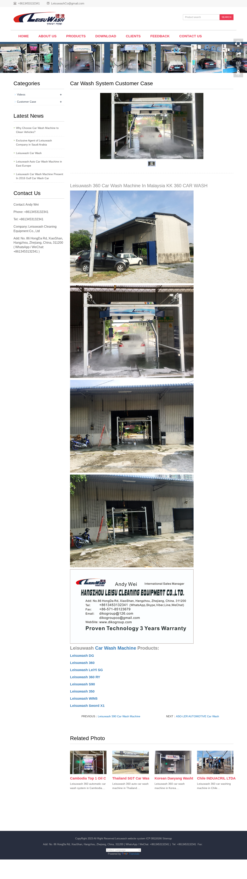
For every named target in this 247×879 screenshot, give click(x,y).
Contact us (190, 36)
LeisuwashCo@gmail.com (67, 3)
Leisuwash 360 (82, 663)
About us (47, 36)
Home (23, 36)
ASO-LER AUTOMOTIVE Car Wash (197, 716)
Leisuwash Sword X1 (87, 706)
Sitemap (167, 838)
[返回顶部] (238, 74)
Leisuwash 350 (82, 691)
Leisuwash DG (82, 656)
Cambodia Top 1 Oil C (88, 778)
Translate (134, 853)
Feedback (160, 36)
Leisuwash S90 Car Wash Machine (119, 716)
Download (105, 36)
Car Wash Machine (115, 648)
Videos (21, 94)
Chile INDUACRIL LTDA (216, 778)
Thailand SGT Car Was (130, 778)
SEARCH (226, 17)
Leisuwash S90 (82, 684)
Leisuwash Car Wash (29, 153)
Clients (133, 36)
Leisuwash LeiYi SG (86, 670)
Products (76, 36)
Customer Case (26, 101)
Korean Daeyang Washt (174, 778)
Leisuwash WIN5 (83, 698)
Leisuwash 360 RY (85, 677)
